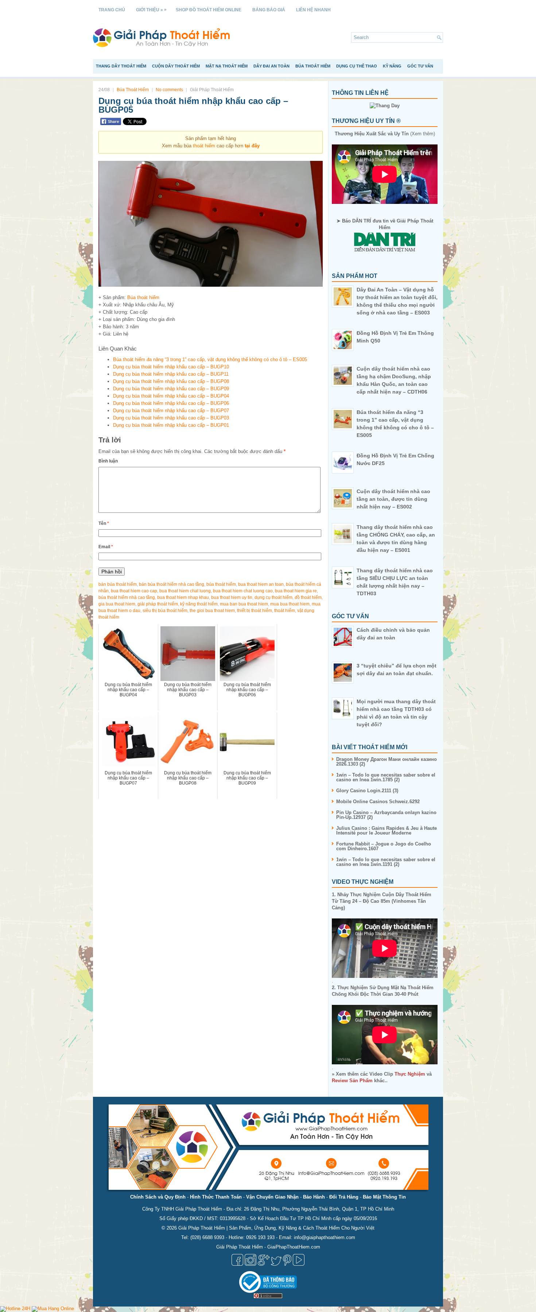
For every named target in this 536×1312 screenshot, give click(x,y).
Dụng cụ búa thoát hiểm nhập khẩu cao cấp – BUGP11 (171, 374)
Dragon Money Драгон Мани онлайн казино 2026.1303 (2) (386, 761)
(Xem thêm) (385, 133)
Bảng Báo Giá (268, 9)
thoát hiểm (204, 145)
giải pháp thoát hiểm (157, 604)
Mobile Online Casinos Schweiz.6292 (378, 801)
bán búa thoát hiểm (117, 584)
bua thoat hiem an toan (261, 584)
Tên (103, 523)
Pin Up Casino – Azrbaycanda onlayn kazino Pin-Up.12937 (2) (386, 815)
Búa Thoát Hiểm (312, 66)
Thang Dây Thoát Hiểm (121, 66)
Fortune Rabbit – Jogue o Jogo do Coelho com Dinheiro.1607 (383, 846)
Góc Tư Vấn (420, 66)
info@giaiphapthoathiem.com (324, 1237)
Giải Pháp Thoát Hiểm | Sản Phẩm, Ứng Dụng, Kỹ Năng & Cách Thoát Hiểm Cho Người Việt (276, 1228)
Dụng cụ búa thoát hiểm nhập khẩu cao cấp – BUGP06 (171, 403)
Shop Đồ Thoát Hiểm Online (208, 9)
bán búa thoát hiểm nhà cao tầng (171, 584)
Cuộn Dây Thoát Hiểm (176, 66)
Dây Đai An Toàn (271, 66)
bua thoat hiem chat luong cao (243, 590)
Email (105, 546)
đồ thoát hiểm (308, 597)
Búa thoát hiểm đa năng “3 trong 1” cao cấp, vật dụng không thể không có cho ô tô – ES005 (210, 359)
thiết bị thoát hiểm (254, 610)
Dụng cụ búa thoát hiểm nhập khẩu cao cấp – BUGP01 (171, 425)
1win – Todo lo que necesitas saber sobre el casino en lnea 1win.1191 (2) (385, 862)
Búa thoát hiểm (143, 297)
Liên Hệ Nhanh (313, 9)
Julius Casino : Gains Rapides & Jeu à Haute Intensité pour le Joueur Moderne (386, 830)
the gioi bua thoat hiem (212, 610)
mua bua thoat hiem (290, 604)
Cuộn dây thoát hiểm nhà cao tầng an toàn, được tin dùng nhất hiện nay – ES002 (393, 499)
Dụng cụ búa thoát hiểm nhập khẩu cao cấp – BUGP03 (171, 418)
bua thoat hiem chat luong (185, 590)
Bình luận (108, 461)
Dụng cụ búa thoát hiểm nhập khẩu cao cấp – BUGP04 (171, 396)
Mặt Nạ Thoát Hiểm (227, 66)
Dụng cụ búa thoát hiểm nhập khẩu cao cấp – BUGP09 (171, 388)
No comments (169, 89)
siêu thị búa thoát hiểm (165, 610)
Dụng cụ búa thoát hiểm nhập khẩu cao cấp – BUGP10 (171, 366)
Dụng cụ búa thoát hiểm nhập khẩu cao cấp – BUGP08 (171, 381)
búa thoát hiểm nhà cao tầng (126, 597)
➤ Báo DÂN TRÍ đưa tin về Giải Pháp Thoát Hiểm (385, 224)
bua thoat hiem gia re (296, 590)
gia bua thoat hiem (116, 604)
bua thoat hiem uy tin (231, 597)
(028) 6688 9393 (207, 1237)
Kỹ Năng (392, 66)
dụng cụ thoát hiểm (273, 597)
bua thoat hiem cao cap (134, 590)
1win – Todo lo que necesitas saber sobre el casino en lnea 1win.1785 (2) (385, 777)
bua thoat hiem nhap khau (183, 597)
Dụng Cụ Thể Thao (356, 66)
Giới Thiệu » (151, 9)
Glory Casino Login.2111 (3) (367, 790)
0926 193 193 (260, 1237)
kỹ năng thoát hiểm (199, 604)
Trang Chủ (111, 9)
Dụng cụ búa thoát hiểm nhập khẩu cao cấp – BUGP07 (171, 410)
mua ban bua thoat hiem (244, 604)
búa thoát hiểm (221, 584)
